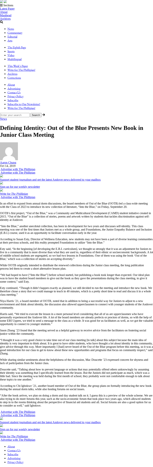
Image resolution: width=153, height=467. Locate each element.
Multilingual (14, 59)
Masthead (5, 15)
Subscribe (12, 100)
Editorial (12, 37)
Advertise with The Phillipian (18, 169)
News (10, 29)
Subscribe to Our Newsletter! (23, 104)
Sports (11, 51)
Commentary (14, 33)
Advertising (14, 88)
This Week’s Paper (17, 66)
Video (10, 55)
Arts (9, 40)
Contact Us (14, 92)
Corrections (14, 78)
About (3, 12)
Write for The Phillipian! (21, 70)
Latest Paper (7, 8)
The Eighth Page (16, 47)
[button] (76, 5)
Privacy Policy (15, 96)
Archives (5, 18)
